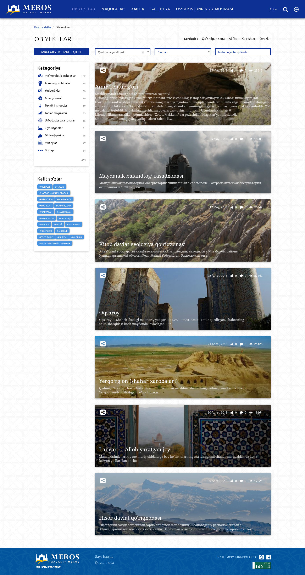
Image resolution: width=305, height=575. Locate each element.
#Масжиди (65, 218)
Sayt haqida (104, 556)
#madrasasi (73, 224)
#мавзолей (45, 199)
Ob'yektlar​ (83, 9)
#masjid (59, 186)
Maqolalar (113, 9)
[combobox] (122, 51)
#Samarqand (63, 205)
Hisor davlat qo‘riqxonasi (130, 518)
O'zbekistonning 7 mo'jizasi (204, 9)
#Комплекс (45, 230)
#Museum (76, 237)
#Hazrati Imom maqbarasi (53, 192)
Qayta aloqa (104, 562)
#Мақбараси (64, 199)
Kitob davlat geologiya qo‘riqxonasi (142, 244)
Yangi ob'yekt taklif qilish (61, 52)
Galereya (160, 9)
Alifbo (233, 38)
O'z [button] (271, 9)
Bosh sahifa (42, 27)
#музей (58, 224)
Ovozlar (265, 38)
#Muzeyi (62, 237)
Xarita (137, 9)
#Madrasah (45, 211)
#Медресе (44, 186)
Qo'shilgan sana (213, 38)
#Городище (46, 237)
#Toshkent (45, 205)
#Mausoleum (46, 218)
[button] (296, 9)
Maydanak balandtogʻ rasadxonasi (141, 176)
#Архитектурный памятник (54, 243)
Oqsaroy (109, 312)
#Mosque (62, 230)
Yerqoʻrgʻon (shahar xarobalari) (138, 381)
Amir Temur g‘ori (116, 87)
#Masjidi (44, 224)
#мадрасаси (64, 211)
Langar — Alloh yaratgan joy (134, 449)
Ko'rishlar (248, 38)
